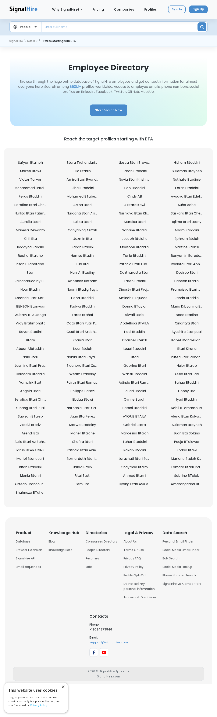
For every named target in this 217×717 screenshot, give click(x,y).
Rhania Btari (82, 340)
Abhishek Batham (82, 281)
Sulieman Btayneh (187, 171)
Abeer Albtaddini (30, 348)
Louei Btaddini (134, 348)
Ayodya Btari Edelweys (189, 196)
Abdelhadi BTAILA (134, 323)
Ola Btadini (82, 171)
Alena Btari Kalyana (187, 416)
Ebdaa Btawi (82, 399)
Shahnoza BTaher (30, 492)
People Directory (98, 550)
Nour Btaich (82, 348)
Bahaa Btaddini (186, 382)
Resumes (92, 558)
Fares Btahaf (82, 314)
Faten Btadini (135, 281)
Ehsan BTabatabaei (30, 264)
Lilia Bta (82, 264)
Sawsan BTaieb (30, 416)
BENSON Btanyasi (30, 306)
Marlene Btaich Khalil (188, 458)
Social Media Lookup (177, 567)
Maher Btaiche (82, 433)
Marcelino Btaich (135, 433)
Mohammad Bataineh (32, 187)
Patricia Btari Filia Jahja (138, 264)
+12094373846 (100, 629)
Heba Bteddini (82, 297)
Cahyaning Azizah (82, 230)
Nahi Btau (30, 357)
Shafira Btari (82, 441)
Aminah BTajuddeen (135, 297)
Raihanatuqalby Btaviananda (38, 281)
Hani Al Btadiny (82, 272)
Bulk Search (171, 558)
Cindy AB (134, 196)
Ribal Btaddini (82, 187)
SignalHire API (25, 558)
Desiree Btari (187, 272)
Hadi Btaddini (134, 331)
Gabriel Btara (134, 424)
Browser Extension (29, 550)
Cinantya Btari (187, 323)
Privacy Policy (133, 567)
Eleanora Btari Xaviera (85, 365)
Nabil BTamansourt (187, 407)
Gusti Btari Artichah (83, 331)
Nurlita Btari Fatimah (31, 213)
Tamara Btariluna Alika (190, 467)
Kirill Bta (30, 238)
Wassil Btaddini (134, 374)
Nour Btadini (30, 289)
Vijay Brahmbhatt (30, 323)
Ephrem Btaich (186, 238)
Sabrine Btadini (134, 230)
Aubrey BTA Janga (30, 314)
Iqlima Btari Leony (186, 221)
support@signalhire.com (108, 642)
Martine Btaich (187, 247)
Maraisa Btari (135, 221)
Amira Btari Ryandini (83, 179)
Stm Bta (82, 484)
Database (23, 541)
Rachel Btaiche (30, 255)
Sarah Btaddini (135, 171)
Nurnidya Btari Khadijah (138, 213)
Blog (52, 541)
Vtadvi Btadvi (30, 424)
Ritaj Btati (82, 475)
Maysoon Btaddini (134, 247)
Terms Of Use (134, 550)
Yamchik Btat (30, 382)
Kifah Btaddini (30, 467)
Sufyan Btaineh (30, 162)
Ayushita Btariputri (186, 331)
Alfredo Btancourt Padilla (35, 484)
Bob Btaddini (134, 187)
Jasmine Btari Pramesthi (34, 365)
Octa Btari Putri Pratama (87, 323)
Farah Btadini (82, 247)
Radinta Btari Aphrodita (190, 264)
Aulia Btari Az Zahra (30, 441)
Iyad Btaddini (186, 399)
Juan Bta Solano (186, 433)
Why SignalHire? (65, 9)
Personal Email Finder (178, 541)
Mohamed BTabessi (83, 196)
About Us (130, 541)
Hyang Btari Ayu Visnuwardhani (144, 484)
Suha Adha (187, 204)
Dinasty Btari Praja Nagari (140, 289)
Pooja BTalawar (187, 441)
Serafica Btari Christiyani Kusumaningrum (48, 399)
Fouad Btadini (135, 391)
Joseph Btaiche (134, 238)
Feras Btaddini (187, 187)
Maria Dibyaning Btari (188, 306)
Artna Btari (82, 204)
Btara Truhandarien (83, 162)
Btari (30, 272)
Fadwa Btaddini (82, 306)
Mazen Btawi (30, 171)
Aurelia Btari (30, 221)
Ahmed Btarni (134, 475)
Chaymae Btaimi (134, 467)
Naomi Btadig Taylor (83, 289)
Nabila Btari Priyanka (84, 357)
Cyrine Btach (134, 399)
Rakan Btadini (134, 450)
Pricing (98, 9)
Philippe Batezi (82, 391)
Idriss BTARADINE (30, 450)
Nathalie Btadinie (187, 179)
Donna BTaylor (134, 306)
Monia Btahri (30, 475)
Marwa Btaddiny (82, 424)
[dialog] (36, 698)
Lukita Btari (82, 221)
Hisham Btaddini (187, 162)
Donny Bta (186, 391)
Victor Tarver (30, 179)
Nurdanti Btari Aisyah (84, 213)
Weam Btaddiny (82, 374)
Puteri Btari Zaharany (188, 357)
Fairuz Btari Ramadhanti (86, 382)
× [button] (63, 687)
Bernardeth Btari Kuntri (86, 458)
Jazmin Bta (82, 238)
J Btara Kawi (134, 204)
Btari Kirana (186, 348)
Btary (30, 340)
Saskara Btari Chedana (190, 213)
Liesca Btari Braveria (135, 162)
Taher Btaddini (134, 441)
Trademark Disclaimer (140, 597)
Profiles (150, 9)
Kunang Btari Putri (30, 407)
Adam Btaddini (187, 230)
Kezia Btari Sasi (186, 374)
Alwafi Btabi (134, 314)
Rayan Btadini (30, 331)
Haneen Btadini (186, 281)
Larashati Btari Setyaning (139, 458)
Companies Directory (101, 541)
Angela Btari (30, 391)
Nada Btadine (187, 314)
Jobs (89, 567)
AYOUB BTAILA (134, 416)
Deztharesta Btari (134, 272)
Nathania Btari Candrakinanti (91, 407)
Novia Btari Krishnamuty (138, 179)
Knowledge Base (60, 550)
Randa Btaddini (186, 297)
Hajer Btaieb (187, 365)
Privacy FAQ (132, 558)
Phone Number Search (179, 575)
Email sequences (28, 567)
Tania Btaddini (134, 255)
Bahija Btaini (82, 467)
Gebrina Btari (135, 365)
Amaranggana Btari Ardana (194, 484)
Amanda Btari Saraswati (34, 297)
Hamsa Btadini (82, 255)
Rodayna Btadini (30, 247)
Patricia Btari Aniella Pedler (89, 450)
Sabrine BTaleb (186, 475)
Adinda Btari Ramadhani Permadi (146, 382)
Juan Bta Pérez (82, 416)
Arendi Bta (30, 433)
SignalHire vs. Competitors (182, 584)
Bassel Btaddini (134, 407)
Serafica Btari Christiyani (34, 204)
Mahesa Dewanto (30, 230)
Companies (124, 9)
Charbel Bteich (134, 340)
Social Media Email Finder (181, 550)
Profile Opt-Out (135, 575)
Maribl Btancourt (30, 458)
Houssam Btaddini (30, 374)
